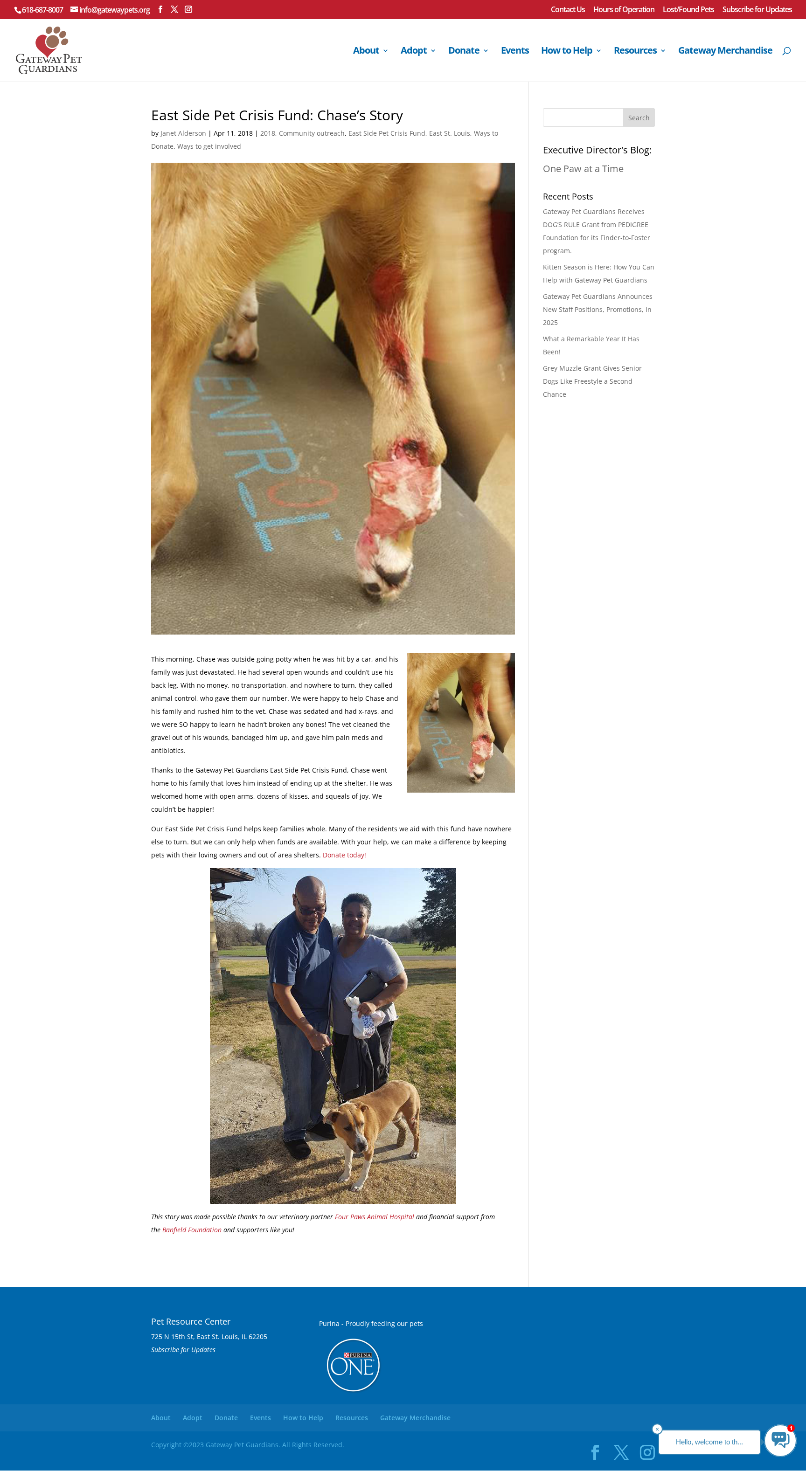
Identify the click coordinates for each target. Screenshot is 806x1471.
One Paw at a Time (583, 168)
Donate (463, 51)
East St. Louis (449, 133)
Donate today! (344, 854)
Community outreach (312, 133)
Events (515, 51)
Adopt (414, 51)
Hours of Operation (623, 10)
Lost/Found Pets (688, 10)
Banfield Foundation (192, 1229)
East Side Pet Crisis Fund (386, 133)
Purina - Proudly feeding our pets (371, 1323)
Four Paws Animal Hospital (374, 1216)
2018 (267, 133)
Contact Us (568, 10)
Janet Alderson (183, 133)
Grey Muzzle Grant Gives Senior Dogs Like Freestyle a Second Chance (592, 381)
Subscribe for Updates (757, 10)
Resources (635, 51)
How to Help (566, 51)
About (366, 51)
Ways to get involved (209, 146)
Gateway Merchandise (725, 51)
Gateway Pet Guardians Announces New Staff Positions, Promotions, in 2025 (598, 309)
